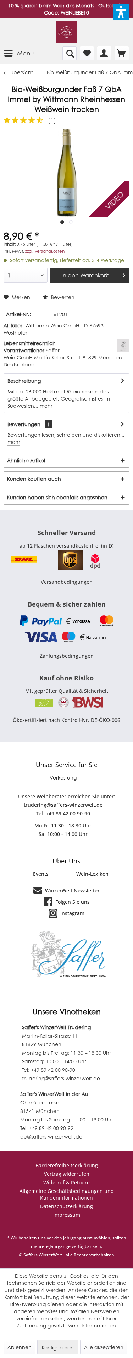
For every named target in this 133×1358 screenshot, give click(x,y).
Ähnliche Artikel (26, 460)
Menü (25, 53)
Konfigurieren (58, 1347)
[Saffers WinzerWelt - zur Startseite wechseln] (66, 32)
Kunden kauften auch (34, 478)
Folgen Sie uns (72, 901)
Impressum (66, 1214)
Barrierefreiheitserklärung (66, 1165)
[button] (121, 12)
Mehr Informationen (91, 1325)
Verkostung (63, 777)
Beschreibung (24, 380)
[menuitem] (18, 53)
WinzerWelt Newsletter (72, 890)
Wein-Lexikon (92, 873)
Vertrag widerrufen (66, 1173)
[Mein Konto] (104, 53)
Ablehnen (19, 1347)
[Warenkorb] (122, 53)
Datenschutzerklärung (66, 1206)
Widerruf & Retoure (66, 1182)
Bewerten (62, 296)
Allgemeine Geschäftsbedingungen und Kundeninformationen (67, 1194)
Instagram (71, 913)
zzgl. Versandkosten (45, 251)
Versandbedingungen (67, 581)
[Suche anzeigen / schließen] (69, 53)
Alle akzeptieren (103, 1347)
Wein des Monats (74, 5)
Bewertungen (23, 424)
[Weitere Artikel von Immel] (123, 346)
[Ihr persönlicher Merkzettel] (87, 53)
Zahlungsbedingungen (67, 655)
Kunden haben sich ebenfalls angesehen (57, 497)
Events (41, 873)
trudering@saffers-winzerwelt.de (63, 805)
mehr (45, 405)
